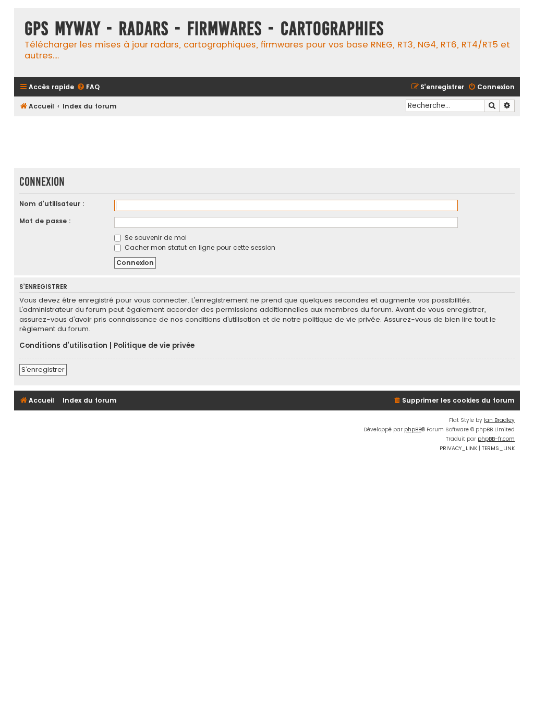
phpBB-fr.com (496, 439)
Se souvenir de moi (155, 237)
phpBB (412, 429)
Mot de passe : (45, 220)
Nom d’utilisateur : (51, 203)
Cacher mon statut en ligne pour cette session (199, 247)
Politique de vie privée (154, 345)
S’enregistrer (43, 369)
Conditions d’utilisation (63, 345)
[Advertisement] (267, 141)
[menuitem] (88, 87)
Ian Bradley (499, 420)
